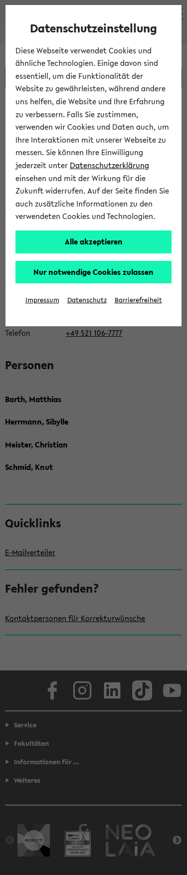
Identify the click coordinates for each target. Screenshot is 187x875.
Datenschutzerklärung (109, 165)
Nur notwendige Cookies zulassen (93, 271)
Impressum (42, 300)
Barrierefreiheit (138, 300)
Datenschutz (87, 300)
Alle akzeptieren (94, 241)
